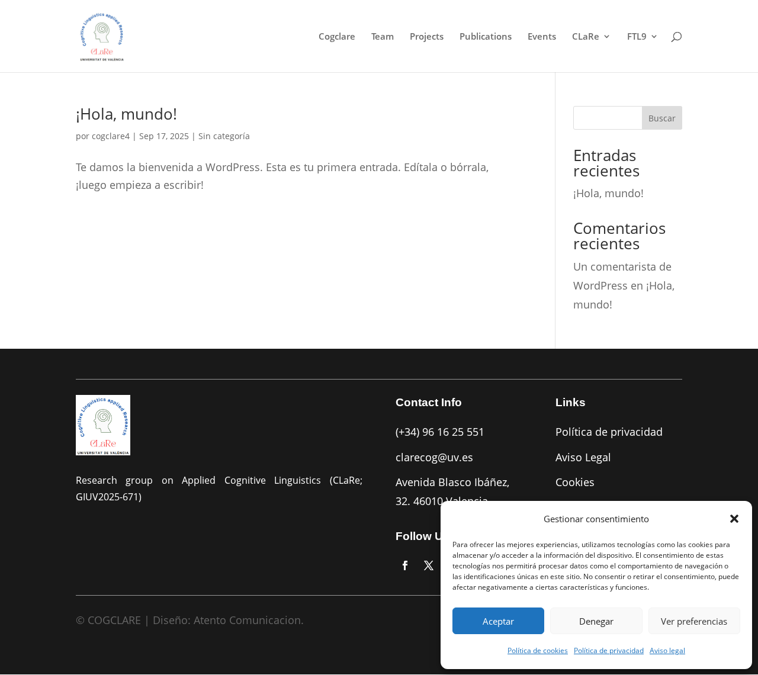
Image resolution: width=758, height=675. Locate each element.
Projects (427, 37)
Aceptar (498, 621)
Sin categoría (224, 136)
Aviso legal (667, 650)
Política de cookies (538, 650)
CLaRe (585, 37)
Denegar (596, 621)
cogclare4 (111, 136)
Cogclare (337, 37)
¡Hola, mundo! (126, 113)
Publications (486, 37)
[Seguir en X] (428, 565)
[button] (734, 519)
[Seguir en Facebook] (405, 565)
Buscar (662, 118)
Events (542, 37)
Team (382, 37)
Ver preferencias (694, 621)
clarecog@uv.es (434, 457)
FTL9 (637, 37)
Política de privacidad (609, 650)
